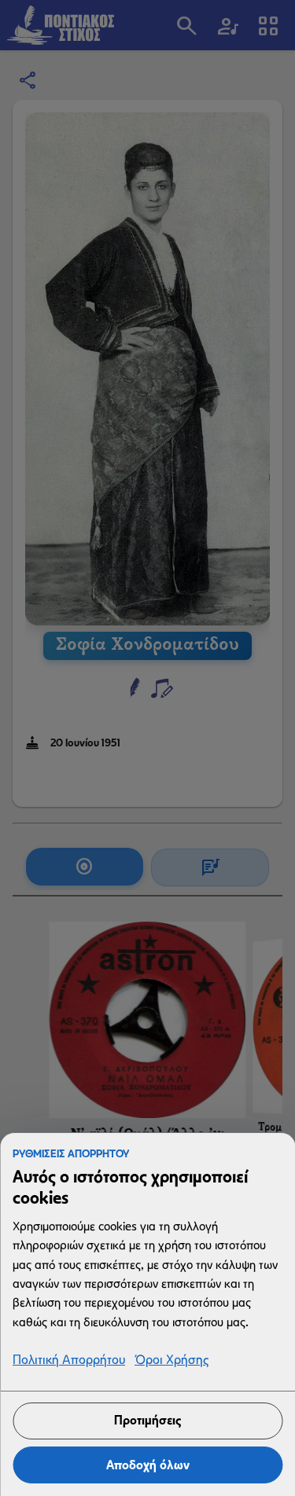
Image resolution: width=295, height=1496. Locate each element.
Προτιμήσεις (147, 1420)
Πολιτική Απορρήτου (69, 1360)
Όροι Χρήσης (171, 1360)
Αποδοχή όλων (148, 1465)
